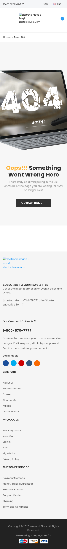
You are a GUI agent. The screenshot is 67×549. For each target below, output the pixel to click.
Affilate (7, 406)
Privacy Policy (11, 459)
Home (7, 37)
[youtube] (29, 363)
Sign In (7, 442)
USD (45, 4)
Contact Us (9, 400)
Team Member (12, 388)
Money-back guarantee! (18, 484)
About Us (8, 383)
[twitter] (14, 363)
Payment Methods (14, 478)
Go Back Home (31, 203)
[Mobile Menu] (5, 18)
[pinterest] (37, 363)
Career (7, 394)
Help (5, 447)
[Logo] (32, 18)
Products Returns (13, 489)
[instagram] (21, 363)
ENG (59, 4)
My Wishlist (9, 453)
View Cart (9, 436)
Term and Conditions (15, 507)
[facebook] (6, 363)
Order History (11, 411)
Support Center (12, 495)
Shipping (8, 501)
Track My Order (12, 430)
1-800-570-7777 (17, 330)
